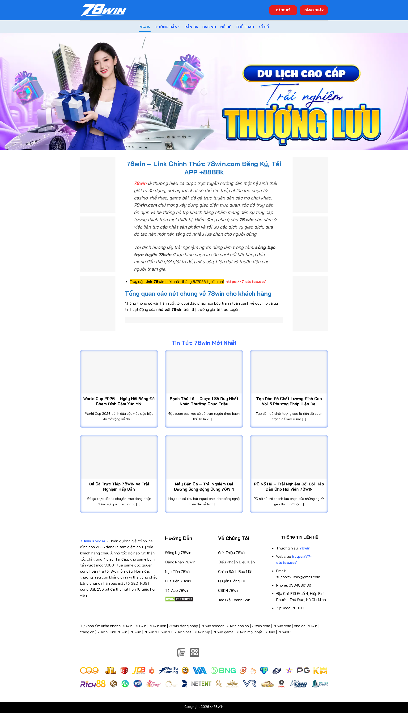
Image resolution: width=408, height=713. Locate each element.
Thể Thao (245, 27)
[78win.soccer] (103, 10)
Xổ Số (264, 27)
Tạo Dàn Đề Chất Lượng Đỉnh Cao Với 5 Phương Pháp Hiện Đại (289, 401)
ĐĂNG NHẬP (313, 10)
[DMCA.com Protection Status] (179, 598)
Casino (209, 27)
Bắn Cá (191, 27)
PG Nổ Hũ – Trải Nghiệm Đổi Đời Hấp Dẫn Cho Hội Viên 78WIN (289, 486)
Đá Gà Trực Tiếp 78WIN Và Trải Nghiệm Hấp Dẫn (119, 486)
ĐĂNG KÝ (283, 10)
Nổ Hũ (225, 27)
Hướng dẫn (166, 27)
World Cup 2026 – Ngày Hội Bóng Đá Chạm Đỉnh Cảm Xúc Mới (119, 401)
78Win (144, 27)
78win (127, 625)
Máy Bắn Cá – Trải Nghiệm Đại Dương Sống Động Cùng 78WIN (204, 486)
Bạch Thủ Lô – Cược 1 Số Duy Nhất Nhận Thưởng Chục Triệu (204, 401)
